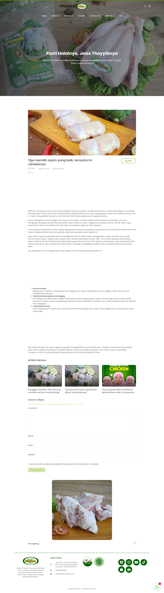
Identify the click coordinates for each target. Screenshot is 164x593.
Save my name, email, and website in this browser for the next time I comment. (64, 464)
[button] (79, 84)
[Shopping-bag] (121, 569)
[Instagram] (129, 562)
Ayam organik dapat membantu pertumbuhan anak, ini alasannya (118, 391)
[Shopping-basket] (129, 569)
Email (31, 445)
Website (31, 455)
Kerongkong (33, 543)
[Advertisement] (82, 193)
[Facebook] (121, 562)
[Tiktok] (144, 562)
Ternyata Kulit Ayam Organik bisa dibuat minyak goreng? (81, 391)
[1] (157, 588)
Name (31, 436)
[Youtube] (136, 562)
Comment (33, 408)
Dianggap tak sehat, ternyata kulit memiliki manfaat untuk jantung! (44, 391)
